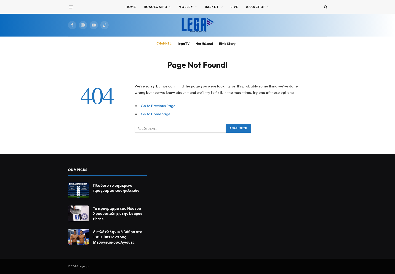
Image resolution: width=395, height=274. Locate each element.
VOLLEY (186, 7)
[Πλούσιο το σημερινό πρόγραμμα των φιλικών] (78, 190)
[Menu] (71, 7)
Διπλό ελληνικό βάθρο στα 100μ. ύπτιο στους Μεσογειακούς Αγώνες (117, 237)
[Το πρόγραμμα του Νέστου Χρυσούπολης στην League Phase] (78, 213)
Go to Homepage (156, 113)
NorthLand (204, 43)
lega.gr (83, 266)
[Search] (325, 7)
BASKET (212, 7)
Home (130, 7)
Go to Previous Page (158, 105)
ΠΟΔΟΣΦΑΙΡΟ (155, 7)
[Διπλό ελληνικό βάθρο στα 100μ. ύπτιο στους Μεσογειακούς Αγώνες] (78, 237)
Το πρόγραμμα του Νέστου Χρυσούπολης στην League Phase (117, 213)
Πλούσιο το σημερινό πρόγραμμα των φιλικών (116, 188)
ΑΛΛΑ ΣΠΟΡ (255, 7)
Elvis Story (227, 43)
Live (234, 7)
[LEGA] (197, 25)
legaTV (183, 43)
